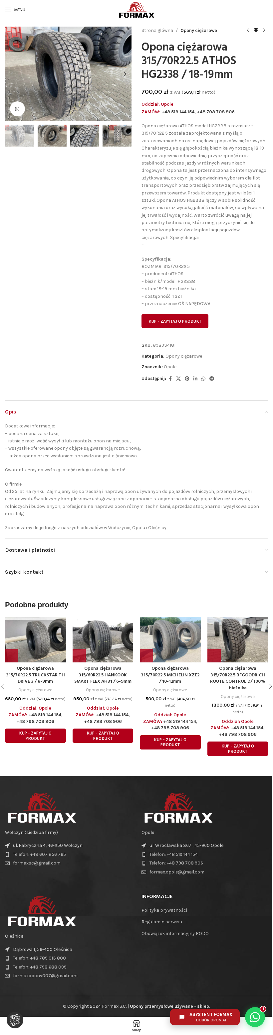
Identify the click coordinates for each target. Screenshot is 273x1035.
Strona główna (157, 30)
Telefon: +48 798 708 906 (176, 863)
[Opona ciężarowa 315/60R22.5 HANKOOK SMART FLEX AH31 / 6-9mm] (103, 639)
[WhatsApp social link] (203, 379)
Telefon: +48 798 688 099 (40, 967)
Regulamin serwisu (161, 922)
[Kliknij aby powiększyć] (17, 108)
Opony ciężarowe (198, 30)
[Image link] (41, 807)
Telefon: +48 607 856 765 (39, 854)
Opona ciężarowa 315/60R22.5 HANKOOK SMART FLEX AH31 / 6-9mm (103, 675)
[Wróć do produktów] (256, 31)
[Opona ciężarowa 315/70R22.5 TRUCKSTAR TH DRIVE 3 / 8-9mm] (35, 639)
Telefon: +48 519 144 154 (173, 854)
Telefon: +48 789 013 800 (39, 958)
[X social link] (178, 379)
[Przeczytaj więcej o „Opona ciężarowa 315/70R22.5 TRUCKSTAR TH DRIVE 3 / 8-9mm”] (11, 655)
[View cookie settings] (15, 1020)
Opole (170, 367)
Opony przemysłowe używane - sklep (169, 1006)
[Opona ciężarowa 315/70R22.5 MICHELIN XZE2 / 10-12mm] (170, 639)
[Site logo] (136, 9)
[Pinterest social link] (187, 379)
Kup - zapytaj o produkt (174, 321)
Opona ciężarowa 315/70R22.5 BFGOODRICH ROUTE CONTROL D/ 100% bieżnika (237, 678)
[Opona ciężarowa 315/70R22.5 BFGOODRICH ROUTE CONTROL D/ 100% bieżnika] (237, 639)
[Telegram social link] (211, 379)
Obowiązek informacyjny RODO (175, 933)
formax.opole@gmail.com (176, 872)
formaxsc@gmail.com (37, 863)
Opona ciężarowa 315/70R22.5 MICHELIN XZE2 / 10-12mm (170, 675)
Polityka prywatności (164, 910)
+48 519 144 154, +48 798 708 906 (198, 112)
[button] (11, 74)
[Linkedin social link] (195, 379)
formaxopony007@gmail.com (45, 975)
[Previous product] (248, 31)
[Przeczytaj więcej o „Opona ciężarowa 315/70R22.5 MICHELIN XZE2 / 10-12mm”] (146, 655)
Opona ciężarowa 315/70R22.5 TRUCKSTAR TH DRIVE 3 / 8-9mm (35, 675)
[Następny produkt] (264, 31)
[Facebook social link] (170, 379)
